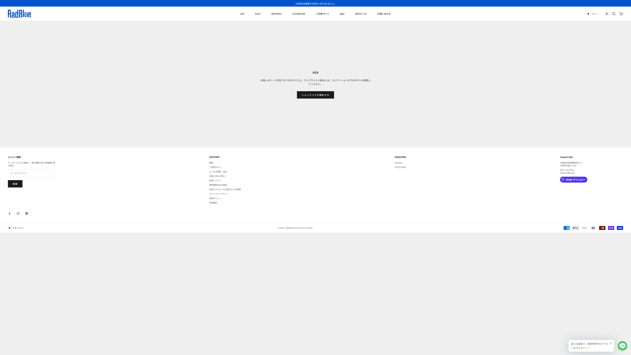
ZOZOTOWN (400, 167)
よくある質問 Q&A (218, 171)
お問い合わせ (384, 13)
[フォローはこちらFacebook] (9, 213)
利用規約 (213, 202)
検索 (211, 162)
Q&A (342, 13)
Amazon (398, 162)
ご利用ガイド (322, 13)
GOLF (258, 13)
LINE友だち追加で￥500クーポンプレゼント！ (315, 3)
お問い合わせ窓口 (217, 176)
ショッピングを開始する (315, 94)
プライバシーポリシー (219, 193)
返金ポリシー (215, 198)
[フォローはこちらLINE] (26, 213)
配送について (215, 180)
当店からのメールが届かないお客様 (225, 189)
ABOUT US (361, 13)
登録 (15, 183)
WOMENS (276, 13)
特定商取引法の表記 (218, 184)
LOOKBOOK (298, 13)
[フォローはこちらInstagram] (18, 213)
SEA (242, 13)
